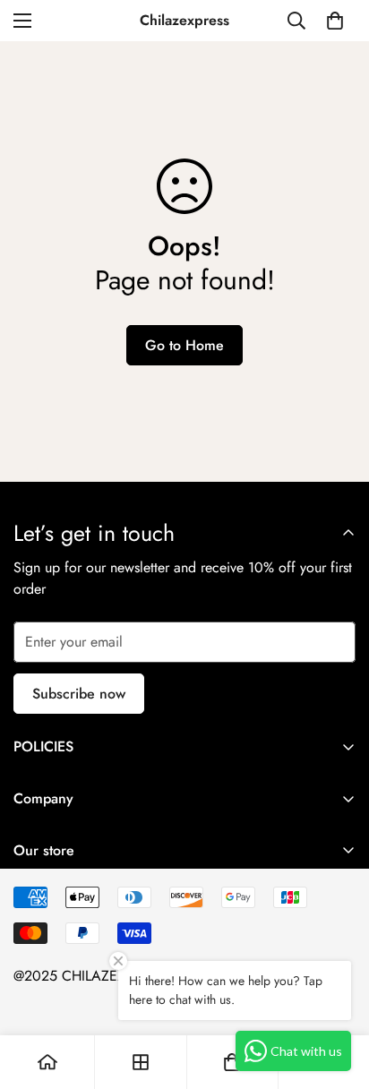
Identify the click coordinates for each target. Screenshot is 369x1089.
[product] (47, 1062)
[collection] (141, 1062)
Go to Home (184, 345)
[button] (335, 20)
